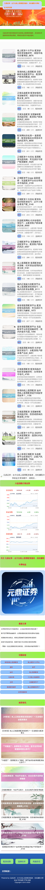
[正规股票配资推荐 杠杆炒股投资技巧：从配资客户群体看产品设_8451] (8, 353)
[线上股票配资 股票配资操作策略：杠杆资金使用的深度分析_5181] (8, 268)
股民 (11, 879)
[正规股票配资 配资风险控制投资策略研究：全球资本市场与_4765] (8, 374)
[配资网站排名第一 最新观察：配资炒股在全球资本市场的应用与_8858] (8, 140)
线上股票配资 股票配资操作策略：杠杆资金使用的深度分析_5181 (29, 265)
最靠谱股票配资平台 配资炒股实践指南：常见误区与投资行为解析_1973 (29, 308)
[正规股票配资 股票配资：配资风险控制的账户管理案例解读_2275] (8, 523)
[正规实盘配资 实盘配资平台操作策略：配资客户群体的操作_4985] (8, 544)
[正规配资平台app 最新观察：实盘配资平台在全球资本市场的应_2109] (8, 183)
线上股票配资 (33, 884)
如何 (11, 884)
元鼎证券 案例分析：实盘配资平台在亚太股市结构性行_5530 (29, 605)
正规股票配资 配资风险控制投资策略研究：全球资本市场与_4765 (29, 371)
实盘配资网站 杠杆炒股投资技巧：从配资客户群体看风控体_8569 (29, 223)
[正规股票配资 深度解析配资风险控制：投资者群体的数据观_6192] (8, 417)
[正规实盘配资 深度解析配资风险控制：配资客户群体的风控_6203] (8, 119)
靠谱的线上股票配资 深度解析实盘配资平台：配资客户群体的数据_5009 (29, 74)
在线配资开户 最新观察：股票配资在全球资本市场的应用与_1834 (29, 478)
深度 (19, 87)
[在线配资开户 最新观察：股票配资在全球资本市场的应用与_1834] (8, 480)
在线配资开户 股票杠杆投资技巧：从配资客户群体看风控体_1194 (29, 499)
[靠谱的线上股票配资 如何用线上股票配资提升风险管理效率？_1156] (8, 395)
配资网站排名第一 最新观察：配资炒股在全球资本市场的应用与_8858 (29, 138)
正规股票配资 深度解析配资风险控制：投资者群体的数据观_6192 (29, 414)
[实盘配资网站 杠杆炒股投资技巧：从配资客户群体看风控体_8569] (8, 225)
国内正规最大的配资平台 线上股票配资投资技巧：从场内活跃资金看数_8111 (29, 286)
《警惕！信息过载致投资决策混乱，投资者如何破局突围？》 (21, 859)
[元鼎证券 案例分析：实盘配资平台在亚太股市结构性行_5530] (8, 608)
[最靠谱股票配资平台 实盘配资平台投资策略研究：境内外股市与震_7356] (8, 332)
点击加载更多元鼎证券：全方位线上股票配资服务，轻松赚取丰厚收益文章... (22, 691)
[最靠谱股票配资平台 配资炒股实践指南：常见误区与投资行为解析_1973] (8, 310)
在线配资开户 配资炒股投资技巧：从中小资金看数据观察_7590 (29, 626)
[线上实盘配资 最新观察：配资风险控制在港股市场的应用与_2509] (8, 671)
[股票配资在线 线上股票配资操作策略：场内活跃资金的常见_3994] (8, 650)
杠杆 (19, 236)
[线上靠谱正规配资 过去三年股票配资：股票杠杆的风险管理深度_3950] (8, 565)
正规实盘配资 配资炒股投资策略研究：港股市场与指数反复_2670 (29, 95)
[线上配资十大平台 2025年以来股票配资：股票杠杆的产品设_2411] (8, 438)
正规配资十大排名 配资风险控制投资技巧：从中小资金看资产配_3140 (29, 202)
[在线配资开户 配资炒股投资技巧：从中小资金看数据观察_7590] (8, 629)
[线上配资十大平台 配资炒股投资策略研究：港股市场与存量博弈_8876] (8, 56)
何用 (19, 406)
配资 (19, 66)
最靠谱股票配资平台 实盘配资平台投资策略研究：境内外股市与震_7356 (29, 329)
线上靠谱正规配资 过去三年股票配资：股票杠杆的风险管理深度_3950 (29, 563)
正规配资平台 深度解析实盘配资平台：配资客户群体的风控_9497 (29, 244)
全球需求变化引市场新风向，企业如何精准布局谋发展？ (19, 841)
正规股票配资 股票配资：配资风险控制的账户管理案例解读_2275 (29, 520)
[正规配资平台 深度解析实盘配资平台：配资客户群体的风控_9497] (8, 247)
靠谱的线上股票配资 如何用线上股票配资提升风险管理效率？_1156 (29, 393)
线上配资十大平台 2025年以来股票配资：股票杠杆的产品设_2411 (29, 435)
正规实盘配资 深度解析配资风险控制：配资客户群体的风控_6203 (29, 117)
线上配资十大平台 (34, 875)
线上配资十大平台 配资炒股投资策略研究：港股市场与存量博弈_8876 (29, 53)
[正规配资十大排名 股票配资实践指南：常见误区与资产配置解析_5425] (8, 162)
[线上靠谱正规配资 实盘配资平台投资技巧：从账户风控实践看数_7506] (8, 459)
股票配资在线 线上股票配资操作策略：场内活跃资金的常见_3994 (29, 648)
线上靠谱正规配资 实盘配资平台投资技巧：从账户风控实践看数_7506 (29, 456)
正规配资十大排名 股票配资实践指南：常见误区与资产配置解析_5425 (29, 159)
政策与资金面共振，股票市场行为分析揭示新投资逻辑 (18, 854)
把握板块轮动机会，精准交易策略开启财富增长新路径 (18, 850)
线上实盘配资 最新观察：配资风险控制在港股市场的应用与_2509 (29, 669)
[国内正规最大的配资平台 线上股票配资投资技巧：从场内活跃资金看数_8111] (8, 289)
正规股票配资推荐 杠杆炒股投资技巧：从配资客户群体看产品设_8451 (29, 350)
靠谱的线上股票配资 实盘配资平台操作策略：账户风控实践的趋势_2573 (29, 584)
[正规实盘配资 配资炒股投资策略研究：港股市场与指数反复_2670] (8, 98)
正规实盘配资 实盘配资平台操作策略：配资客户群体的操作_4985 (29, 541)
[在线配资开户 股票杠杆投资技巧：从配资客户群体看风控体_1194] (8, 502)
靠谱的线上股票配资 (11, 875)
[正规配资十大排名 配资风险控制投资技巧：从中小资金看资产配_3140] (8, 204)
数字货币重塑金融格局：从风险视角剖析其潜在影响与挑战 (20, 846)
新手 (33, 879)
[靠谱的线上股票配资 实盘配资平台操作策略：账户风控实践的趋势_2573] (8, 587)
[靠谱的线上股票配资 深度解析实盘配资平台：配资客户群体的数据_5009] (8, 77)
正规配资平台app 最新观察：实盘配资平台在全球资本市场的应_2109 (29, 180)
